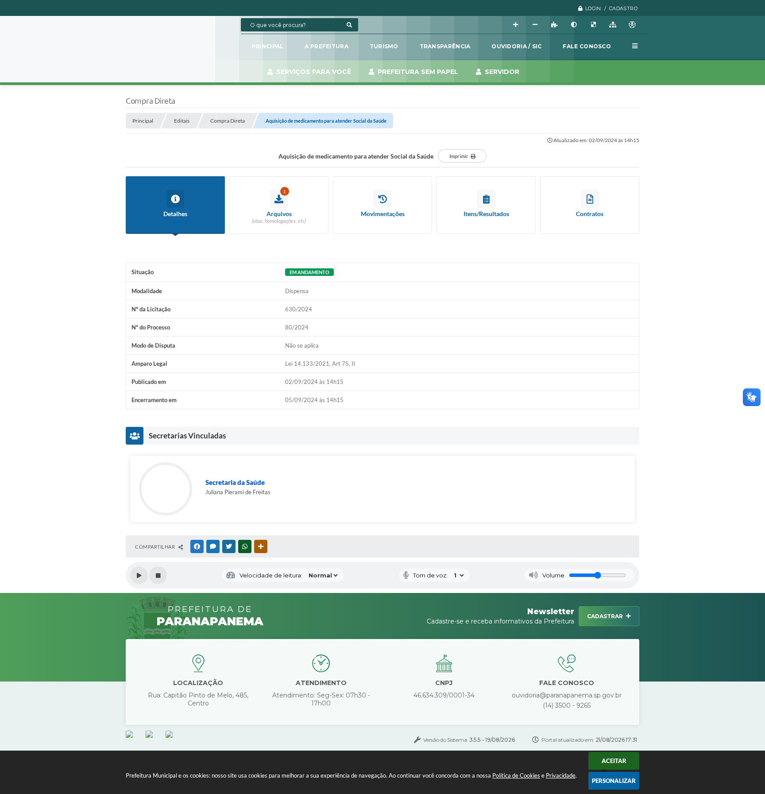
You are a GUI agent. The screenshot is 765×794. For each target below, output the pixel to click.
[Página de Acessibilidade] (632, 25)
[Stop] (158, 575)
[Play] (139, 575)
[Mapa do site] (613, 25)
